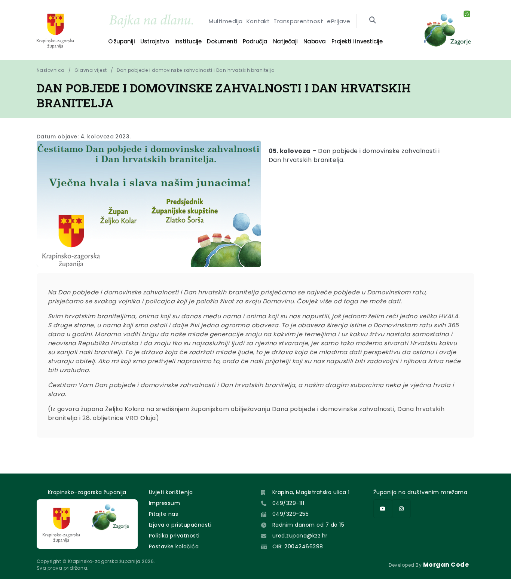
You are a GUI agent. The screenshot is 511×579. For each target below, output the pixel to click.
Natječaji (285, 41)
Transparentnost (298, 21)
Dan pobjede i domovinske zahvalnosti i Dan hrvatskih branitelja (196, 70)
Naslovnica (51, 70)
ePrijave (338, 21)
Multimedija (225, 21)
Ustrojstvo (154, 41)
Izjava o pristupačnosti (180, 525)
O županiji (121, 41)
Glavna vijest (90, 70)
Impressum (164, 503)
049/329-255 (290, 514)
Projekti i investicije (356, 41)
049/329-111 (288, 503)
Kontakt (258, 21)
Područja (255, 41)
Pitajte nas (163, 514)
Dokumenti (222, 41)
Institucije (187, 41)
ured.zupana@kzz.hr (300, 535)
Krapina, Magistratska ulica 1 (311, 492)
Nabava (314, 41)
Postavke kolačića (174, 546)
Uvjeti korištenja (171, 492)
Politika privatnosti (174, 535)
